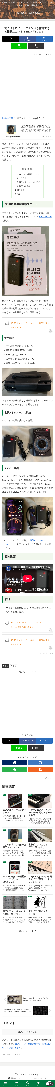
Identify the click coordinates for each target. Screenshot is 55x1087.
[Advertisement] (27, 85)
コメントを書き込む (27, 1032)
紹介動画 (20, 190)
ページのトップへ (46, 653)
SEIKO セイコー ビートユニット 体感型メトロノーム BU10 (30, 325)
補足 (19, 194)
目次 (24, 169)
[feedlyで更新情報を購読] (14, 769)
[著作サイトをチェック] (14, 762)
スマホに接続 (24, 186)
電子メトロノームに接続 (29, 182)
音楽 (6, 666)
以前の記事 (7, 118)
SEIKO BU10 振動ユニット (28, 174)
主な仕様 (23, 178)
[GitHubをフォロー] (40, 762)
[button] (36, 46)
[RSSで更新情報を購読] (40, 769)
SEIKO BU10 (45, 216)
